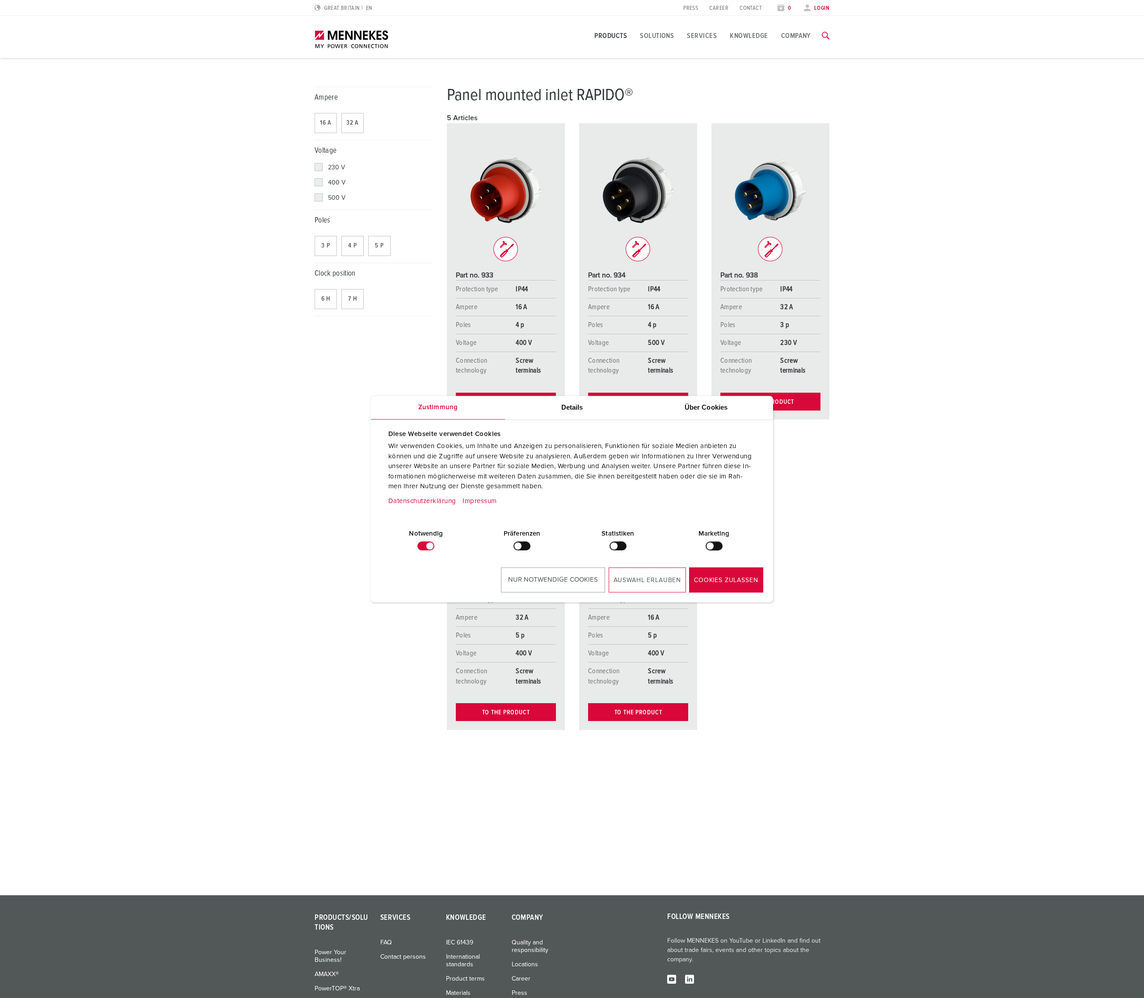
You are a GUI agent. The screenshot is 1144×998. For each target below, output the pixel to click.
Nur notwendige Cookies (553, 579)
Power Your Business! (330, 956)
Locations (525, 964)
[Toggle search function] (825, 35)
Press (690, 8)
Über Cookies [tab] (706, 407)
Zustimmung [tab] (438, 407)
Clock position (335, 273)
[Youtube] (671, 978)
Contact (751, 8)
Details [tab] (572, 407)
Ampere (326, 97)
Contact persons (403, 957)
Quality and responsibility (530, 946)
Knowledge (749, 35)
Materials (458, 993)
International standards (463, 961)
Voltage (325, 151)
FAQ (386, 942)
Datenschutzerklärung (422, 501)
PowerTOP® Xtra (337, 988)
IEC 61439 (459, 942)
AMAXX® (327, 974)
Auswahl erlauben (647, 580)
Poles (323, 220)
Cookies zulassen (726, 580)
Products (610, 35)
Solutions (657, 35)
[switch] (521, 545)
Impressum (480, 501)
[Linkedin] (689, 978)
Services (702, 35)
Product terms (465, 979)
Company (796, 35)
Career (718, 8)
